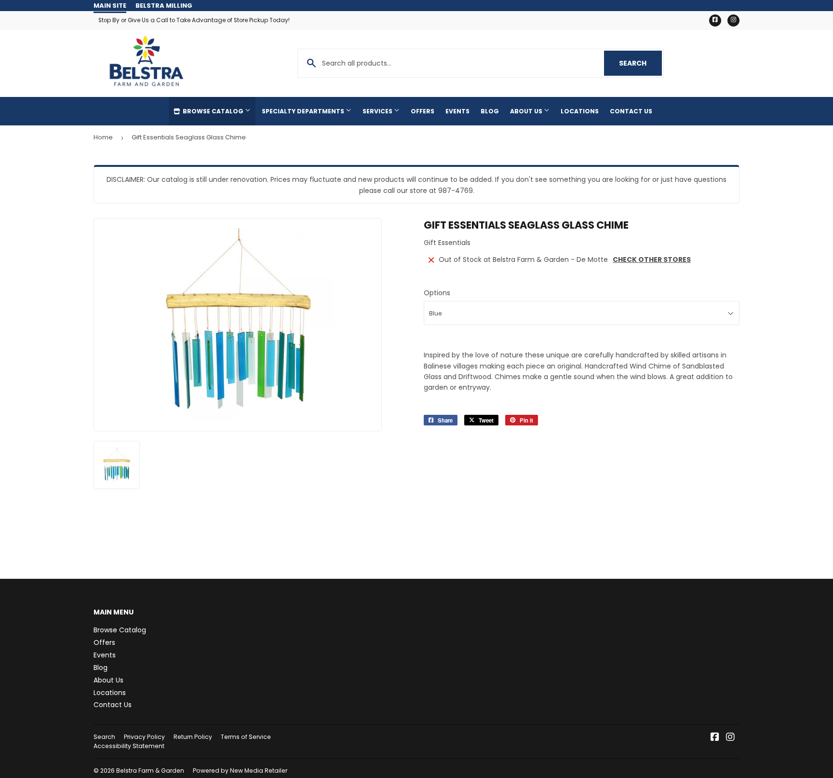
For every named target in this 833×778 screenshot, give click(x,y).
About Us (527, 111)
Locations (580, 111)
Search (640, 63)
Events (457, 111)
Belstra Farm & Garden (150, 770)
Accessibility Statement (129, 746)
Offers (422, 111)
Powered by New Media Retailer (240, 770)
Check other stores (652, 259)
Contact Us (631, 111)
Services (378, 111)
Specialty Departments (304, 111)
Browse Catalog (213, 111)
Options (437, 293)
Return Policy (193, 737)
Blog (490, 111)
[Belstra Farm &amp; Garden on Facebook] (715, 738)
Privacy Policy (144, 737)
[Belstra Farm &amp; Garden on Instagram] (730, 738)
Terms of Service (246, 737)
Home (103, 137)
